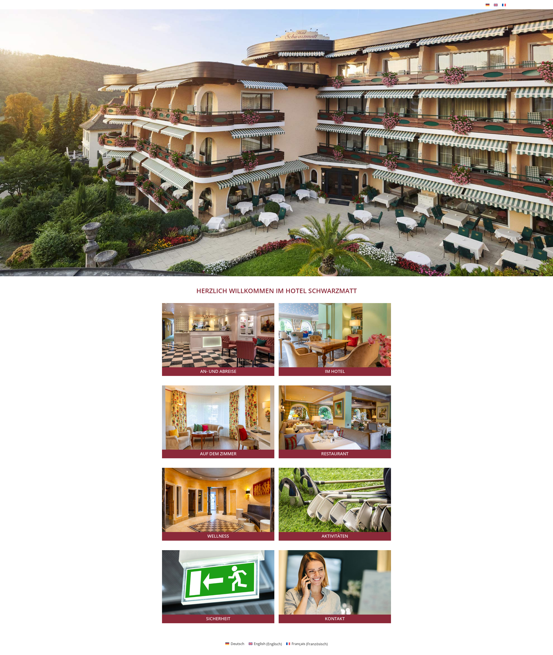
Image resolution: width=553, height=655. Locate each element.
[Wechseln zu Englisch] (496, 5)
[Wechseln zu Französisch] (504, 5)
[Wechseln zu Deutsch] (487, 5)
